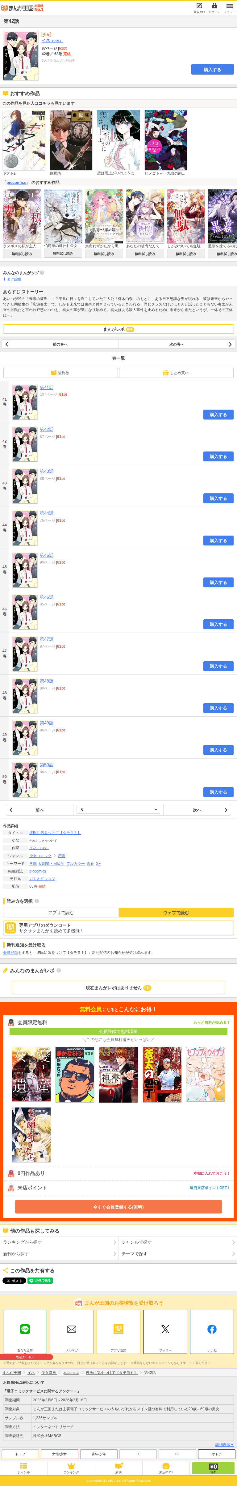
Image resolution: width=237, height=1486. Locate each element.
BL (177, 1454)
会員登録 (10, 952)
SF (98, 863)
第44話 (46, 513)
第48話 (46, 680)
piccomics (16, 182)
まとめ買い (179, 373)
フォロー (165, 1350)
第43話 (46, 471)
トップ (20, 1454)
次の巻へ (176, 344)
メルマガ (71, 1350)
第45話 (46, 555)
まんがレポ (118, 329)
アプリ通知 (118, 1350)
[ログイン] (214, 5)
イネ (52, 40)
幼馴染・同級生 (51, 863)
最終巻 (63, 373)
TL (138, 1454)
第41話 (46, 387)
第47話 (46, 639)
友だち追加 (25, 1351)
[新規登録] (199, 5)
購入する (212, 69)
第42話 (46, 429)
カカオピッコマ (42, 879)
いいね (212, 1350)
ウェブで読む (176, 912)
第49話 (46, 722)
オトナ (217, 1454)
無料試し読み (22, 254)
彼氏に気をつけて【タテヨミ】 (55, 833)
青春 (90, 863)
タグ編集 (14, 279)
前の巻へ (60, 344)
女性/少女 (59, 1454)
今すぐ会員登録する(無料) (118, 1207)
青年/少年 (99, 1454)
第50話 (46, 764)
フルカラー (75, 863)
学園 (33, 863)
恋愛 (61, 856)
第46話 (46, 597)
